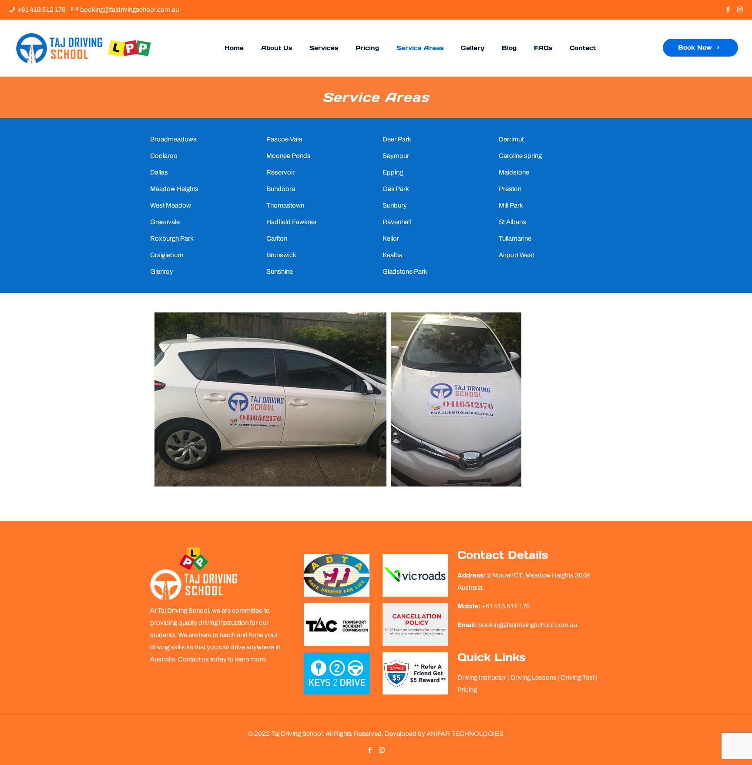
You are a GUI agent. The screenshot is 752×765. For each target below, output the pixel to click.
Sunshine (279, 271)
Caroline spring (520, 155)
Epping (393, 172)
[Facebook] (728, 9)
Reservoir (280, 172)
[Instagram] (740, 9)
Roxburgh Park (172, 238)
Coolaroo (164, 155)
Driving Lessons (533, 677)
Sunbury (395, 205)
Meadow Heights (174, 188)
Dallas (159, 172)
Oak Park (396, 188)
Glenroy (161, 271)
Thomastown (285, 205)
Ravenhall (397, 221)
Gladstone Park (405, 271)
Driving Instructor (481, 677)
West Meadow (170, 205)
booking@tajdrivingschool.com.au (129, 9)
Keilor (391, 238)
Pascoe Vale (284, 139)
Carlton (276, 238)
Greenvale (165, 221)
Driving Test (577, 677)
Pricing (467, 689)
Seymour (396, 155)
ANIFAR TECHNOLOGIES (465, 733)
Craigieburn (166, 255)
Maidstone (514, 172)
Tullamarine (515, 238)
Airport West (516, 255)
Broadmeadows (173, 139)
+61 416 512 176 (41, 9)
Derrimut (511, 139)
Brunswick (281, 255)
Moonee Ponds (288, 155)
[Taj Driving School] (83, 48)
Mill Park (511, 205)
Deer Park (397, 139)
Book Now (696, 47)
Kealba (393, 255)
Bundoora (280, 188)
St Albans (512, 221)
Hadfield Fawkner (291, 221)
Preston (510, 188)
